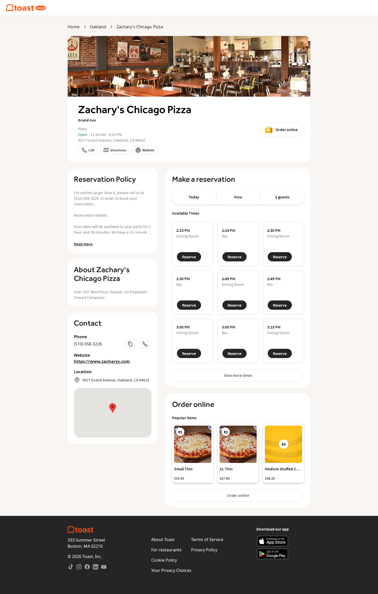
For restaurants (166, 550)
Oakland (98, 27)
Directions (118, 150)
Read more (83, 243)
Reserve (189, 256)
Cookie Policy (164, 560)
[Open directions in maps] (112, 412)
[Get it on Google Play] (272, 554)
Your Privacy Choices (171, 570)
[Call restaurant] (145, 344)
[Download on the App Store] (272, 541)
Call (91, 150)
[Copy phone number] (130, 344)
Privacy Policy (204, 550)
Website (148, 150)
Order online (287, 129)
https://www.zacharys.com (102, 361)
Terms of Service (207, 539)
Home (73, 27)
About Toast (163, 539)
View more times (238, 375)
